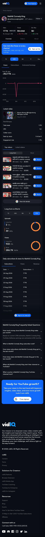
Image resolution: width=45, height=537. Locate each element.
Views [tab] (5, 65)
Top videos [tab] (8, 147)
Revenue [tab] (36, 264)
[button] (6, 59)
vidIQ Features (7, 474)
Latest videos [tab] (20, 147)
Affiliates (5, 517)
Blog (3, 504)
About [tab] (36, 39)
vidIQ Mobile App (8, 481)
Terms (4, 462)
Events (4, 507)
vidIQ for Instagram (8, 491)
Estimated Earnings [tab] (28, 65)
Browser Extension (8, 478)
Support (5, 500)
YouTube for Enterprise (9, 488)
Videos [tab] (22, 39)
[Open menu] (40, 3)
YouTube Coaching (8, 484)
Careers (5, 459)
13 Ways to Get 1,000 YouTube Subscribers (17, 514)
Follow (38, 18)
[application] (22, 90)
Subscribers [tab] (15, 65)
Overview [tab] (9, 39)
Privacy (4, 465)
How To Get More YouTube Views (13, 510)
